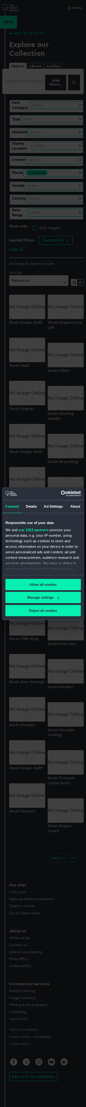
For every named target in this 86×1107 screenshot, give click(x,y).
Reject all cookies (43, 611)
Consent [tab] (12, 506)
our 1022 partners (34, 530)
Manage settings (40, 597)
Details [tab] (31, 506)
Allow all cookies (43, 584)
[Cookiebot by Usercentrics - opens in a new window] (61, 494)
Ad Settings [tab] (53, 506)
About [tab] (75, 506)
